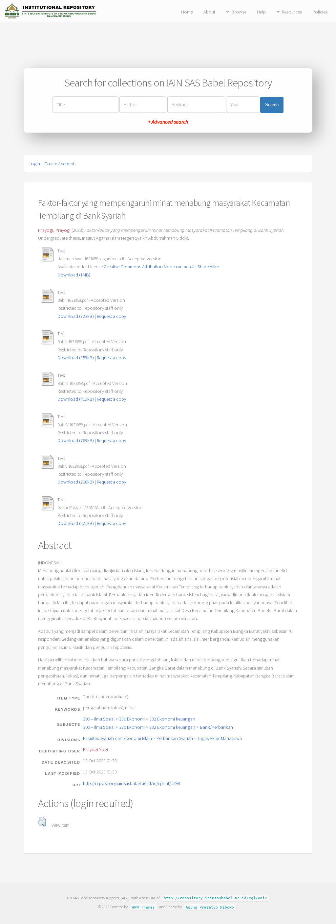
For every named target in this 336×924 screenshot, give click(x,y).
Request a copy (111, 316)
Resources (292, 12)
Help (261, 12)
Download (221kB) (75, 523)
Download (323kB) (75, 316)
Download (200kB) (75, 482)
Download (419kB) (75, 399)
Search (272, 104)
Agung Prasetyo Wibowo (210, 907)
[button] (42, 822)
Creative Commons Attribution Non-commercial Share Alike (161, 267)
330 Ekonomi (132, 719)
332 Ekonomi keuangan (172, 719)
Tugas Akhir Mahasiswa (220, 738)
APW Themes (143, 907)
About (209, 12)
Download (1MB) (73, 275)
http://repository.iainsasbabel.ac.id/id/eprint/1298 (131, 783)
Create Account (59, 164)
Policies (319, 12)
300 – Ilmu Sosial (99, 719)
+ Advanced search (168, 122)
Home (187, 12)
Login (34, 164)
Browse (238, 12)
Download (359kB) (75, 358)
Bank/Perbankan (216, 727)
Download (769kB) (75, 440)
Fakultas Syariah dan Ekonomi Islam (117, 738)
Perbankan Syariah (175, 738)
